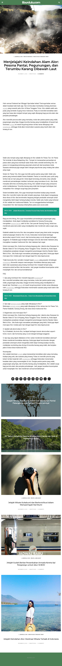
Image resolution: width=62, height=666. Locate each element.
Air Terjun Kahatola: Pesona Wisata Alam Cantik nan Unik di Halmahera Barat (31, 437)
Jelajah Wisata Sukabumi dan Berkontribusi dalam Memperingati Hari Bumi (31, 503)
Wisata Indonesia (28, 56)
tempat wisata (16, 304)
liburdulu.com (31, 2)
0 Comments (41, 73)
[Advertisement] (31, 89)
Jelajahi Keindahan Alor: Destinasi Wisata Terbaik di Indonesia (31, 639)
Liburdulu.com (18, 56)
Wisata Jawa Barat (36, 498)
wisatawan (6, 127)
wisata (5, 108)
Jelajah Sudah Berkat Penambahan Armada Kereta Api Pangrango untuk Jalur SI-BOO (31, 564)
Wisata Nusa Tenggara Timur (40, 56)
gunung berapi (16, 223)
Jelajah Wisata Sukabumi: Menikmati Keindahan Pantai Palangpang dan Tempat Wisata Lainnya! (31, 402)
